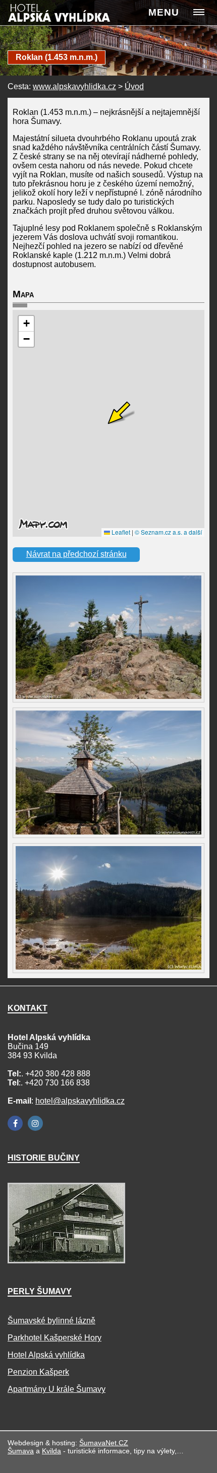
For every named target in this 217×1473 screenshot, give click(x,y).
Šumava (21, 1451)
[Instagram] (35, 1123)
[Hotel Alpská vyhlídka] (70, 15)
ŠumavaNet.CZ (103, 1443)
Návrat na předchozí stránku (76, 554)
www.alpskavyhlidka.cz (74, 86)
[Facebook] (15, 1123)
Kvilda (51, 1451)
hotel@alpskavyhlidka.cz (80, 1101)
